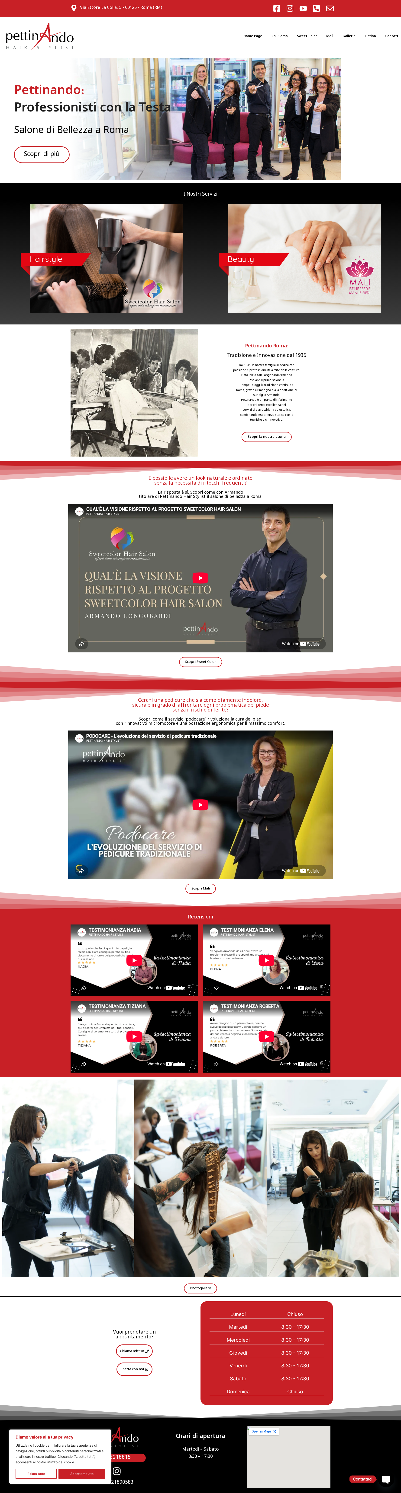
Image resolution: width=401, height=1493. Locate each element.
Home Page (252, 36)
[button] (7, 1179)
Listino (370, 36)
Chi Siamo (280, 36)
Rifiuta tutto (36, 1474)
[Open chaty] (386, 1479)
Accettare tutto (82, 1474)
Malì (329, 36)
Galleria (349, 36)
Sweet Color (307, 36)
